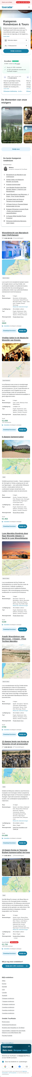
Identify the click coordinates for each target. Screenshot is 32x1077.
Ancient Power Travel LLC (19, 414)
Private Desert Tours (18, 317)
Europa (4, 983)
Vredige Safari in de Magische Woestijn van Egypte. (15, 180)
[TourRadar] (7, 7)
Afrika (3, 980)
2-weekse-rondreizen (8, 1007)
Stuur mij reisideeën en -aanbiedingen (16, 1061)
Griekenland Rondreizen (9, 1024)
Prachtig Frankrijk (7, 1035)
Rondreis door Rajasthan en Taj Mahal (13, 1027)
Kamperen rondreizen (23, 11)
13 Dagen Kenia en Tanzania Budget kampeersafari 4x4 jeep (17, 205)
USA (3, 989)
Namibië (4, 986)
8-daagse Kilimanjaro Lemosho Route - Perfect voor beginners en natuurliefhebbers (17, 211)
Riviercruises (6, 1021)
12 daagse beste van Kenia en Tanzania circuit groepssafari (15, 200)
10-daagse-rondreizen (8, 1004)
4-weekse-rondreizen (8, 1013)
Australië (4, 995)
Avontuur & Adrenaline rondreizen (9, 11)
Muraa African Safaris (18, 512)
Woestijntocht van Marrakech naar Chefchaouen (16, 175)
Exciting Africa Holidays (19, 936)
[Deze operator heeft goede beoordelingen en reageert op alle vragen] (16, 938)
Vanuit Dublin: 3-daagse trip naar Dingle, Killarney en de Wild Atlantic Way (14, 1031)
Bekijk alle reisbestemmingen (20, 306)
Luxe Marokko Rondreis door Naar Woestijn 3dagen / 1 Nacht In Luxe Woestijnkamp (16, 189)
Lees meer (6, 36)
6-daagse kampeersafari (13, 184)
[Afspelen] (11, 125)
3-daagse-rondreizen (8, 998)
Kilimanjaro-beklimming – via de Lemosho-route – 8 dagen (12, 91)
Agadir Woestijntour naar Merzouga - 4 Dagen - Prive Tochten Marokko (17, 195)
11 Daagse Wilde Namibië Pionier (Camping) (16, 217)
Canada (4, 992)
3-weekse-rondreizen (8, 1010)
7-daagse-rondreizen (8, 1001)
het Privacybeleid (13, 1072)
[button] (16, 326)
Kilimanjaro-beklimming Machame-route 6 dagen (16, 222)
